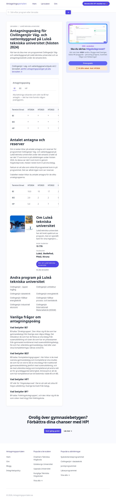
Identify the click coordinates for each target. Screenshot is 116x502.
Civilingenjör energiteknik (47, 293)
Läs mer (68, 431)
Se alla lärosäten (42, 270)
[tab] (14, 88)
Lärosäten (14, 26)
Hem (8, 457)
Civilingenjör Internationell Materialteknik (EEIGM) (46, 307)
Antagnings (16, 3)
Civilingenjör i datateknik (71, 461)
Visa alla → (38, 480)
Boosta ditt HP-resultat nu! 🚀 (96, 3)
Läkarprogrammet (69, 470)
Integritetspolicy (13, 470)
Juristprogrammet (68, 466)
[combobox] (39, 12)
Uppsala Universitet (42, 468)
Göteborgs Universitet (43, 464)
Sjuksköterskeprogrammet (72, 457)
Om (8, 461)
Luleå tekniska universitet (29, 26)
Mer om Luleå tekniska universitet (47, 264)
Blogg (8, 466)
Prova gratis (88, 63)
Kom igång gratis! (53, 431)
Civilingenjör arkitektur (46, 287)
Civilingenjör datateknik (20, 293)
